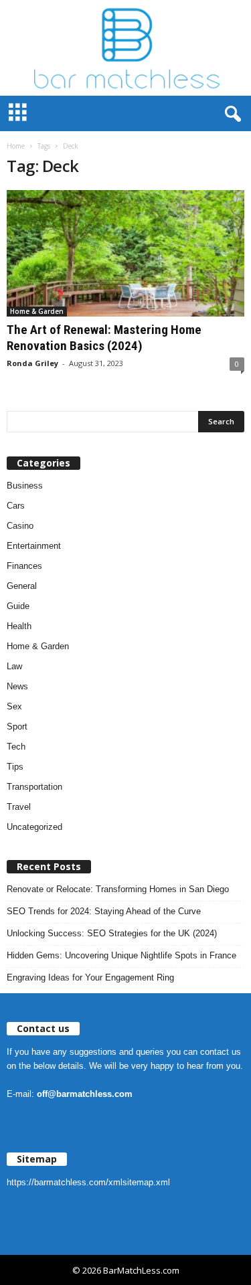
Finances (24, 566)
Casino (20, 526)
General (22, 586)
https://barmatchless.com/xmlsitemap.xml (88, 1182)
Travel (19, 807)
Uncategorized (34, 827)
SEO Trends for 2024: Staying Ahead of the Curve (104, 911)
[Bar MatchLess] (125, 48)
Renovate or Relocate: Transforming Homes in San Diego (118, 889)
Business (25, 486)
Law (14, 666)
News (17, 686)
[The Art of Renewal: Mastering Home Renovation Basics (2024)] (125, 253)
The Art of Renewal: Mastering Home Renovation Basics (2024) (104, 337)
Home (16, 146)
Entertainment (34, 546)
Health (19, 626)
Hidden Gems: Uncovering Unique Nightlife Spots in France (121, 955)
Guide (18, 606)
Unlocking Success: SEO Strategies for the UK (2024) (112, 933)
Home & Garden (37, 311)
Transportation (34, 787)
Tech (16, 747)
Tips (15, 767)
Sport (17, 726)
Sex (14, 706)
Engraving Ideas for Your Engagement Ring (90, 977)
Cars (16, 506)
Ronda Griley (32, 363)
